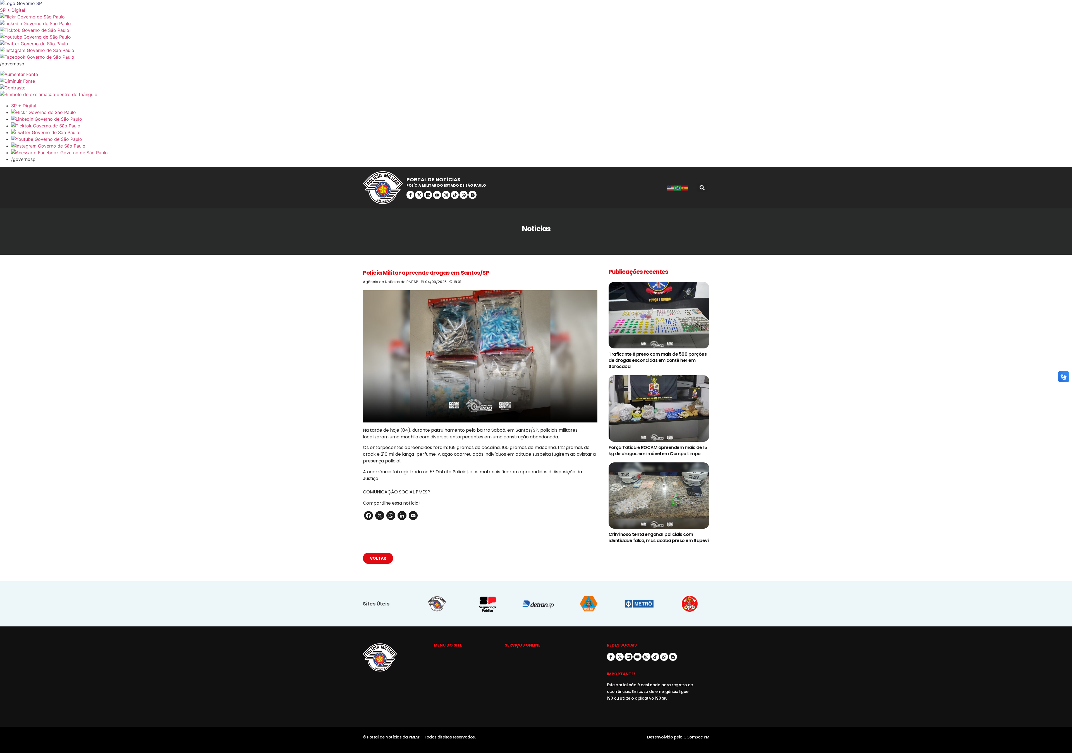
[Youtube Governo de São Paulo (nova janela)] (536, 37)
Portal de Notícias (433, 179)
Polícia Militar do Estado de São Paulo (446, 185)
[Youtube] (437, 195)
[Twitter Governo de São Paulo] (541, 132)
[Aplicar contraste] (536, 87)
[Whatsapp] (464, 195)
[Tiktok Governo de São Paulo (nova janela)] (536, 30)
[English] (670, 188)
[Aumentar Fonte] (536, 74)
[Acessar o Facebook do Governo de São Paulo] (541, 152)
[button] (702, 187)
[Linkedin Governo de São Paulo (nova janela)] (536, 23)
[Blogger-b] (472, 195)
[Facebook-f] (410, 195)
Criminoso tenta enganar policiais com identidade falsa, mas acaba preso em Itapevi (659, 537)
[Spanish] (685, 188)
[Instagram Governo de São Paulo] (536, 50)
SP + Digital (12, 10)
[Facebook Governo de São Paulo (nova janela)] (536, 57)
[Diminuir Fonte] (536, 81)
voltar (378, 558)
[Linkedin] (428, 195)
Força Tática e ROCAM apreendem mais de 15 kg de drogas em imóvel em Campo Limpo (658, 450)
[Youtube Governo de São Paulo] (541, 139)
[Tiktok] (455, 195)
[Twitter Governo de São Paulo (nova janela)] (536, 43)
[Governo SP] (536, 3)
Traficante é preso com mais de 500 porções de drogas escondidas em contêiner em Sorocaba (658, 360)
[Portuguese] (677, 188)
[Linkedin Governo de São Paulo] (541, 119)
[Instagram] (446, 195)
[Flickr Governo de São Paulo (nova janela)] (536, 16)
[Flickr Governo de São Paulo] (541, 112)
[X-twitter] (419, 195)
